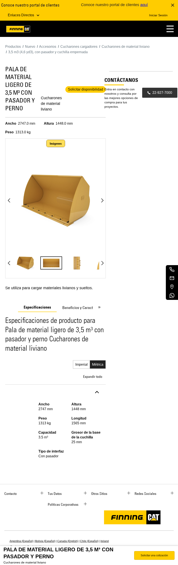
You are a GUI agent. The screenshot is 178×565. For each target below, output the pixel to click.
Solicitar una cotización (154, 555)
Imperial (81, 364)
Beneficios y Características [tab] (84, 307)
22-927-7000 (162, 92)
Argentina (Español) (21, 541)
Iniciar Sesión (158, 15)
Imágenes (56, 143)
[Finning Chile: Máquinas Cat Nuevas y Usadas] (18, 30)
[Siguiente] (102, 200)
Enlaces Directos (21, 15)
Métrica (97, 364)
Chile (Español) (89, 541)
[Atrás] (9, 200)
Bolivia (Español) (45, 541)
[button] (170, 29)
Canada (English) (67, 541)
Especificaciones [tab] (37, 307)
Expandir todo (92, 376)
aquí (144, 5)
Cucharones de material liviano (51, 103)
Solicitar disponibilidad (85, 89)
